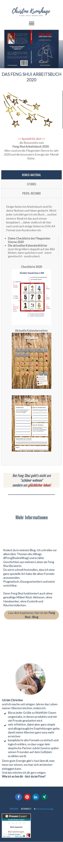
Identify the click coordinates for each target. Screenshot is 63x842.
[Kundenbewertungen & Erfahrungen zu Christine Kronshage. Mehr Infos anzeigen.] (16, 836)
